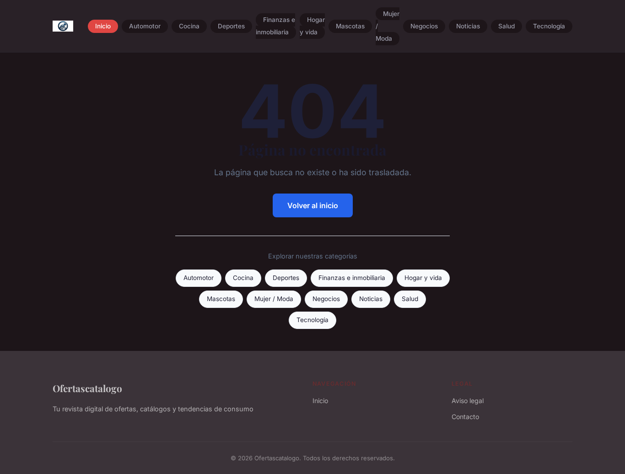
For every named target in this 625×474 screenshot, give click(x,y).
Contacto (465, 416)
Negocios (424, 26)
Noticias (468, 26)
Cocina (189, 26)
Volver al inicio (312, 205)
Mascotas (350, 26)
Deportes (231, 26)
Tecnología (549, 26)
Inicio (103, 26)
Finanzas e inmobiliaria (275, 26)
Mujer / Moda (273, 298)
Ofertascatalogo (87, 388)
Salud (506, 26)
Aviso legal (468, 400)
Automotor (145, 26)
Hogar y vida (312, 26)
